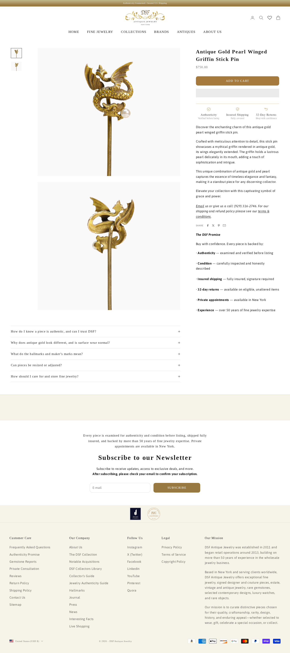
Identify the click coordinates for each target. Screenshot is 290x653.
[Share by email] (224, 225)
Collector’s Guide (81, 576)
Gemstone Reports (22, 561)
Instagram (134, 547)
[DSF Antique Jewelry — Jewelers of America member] (135, 514)
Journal (74, 597)
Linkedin (133, 568)
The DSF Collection (83, 554)
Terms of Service (174, 554)
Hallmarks (77, 590)
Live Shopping (79, 626)
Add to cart (237, 80)
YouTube (133, 576)
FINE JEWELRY (100, 32)
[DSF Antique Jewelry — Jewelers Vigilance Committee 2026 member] (153, 514)
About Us (75, 547)
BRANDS (161, 32)
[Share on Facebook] (207, 225)
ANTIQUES (186, 32)
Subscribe (176, 487)
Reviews (15, 576)
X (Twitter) (134, 554)
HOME (73, 32)
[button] (237, 93)
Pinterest (133, 583)
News (73, 612)
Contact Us (17, 597)
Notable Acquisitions (84, 561)
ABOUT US (212, 32)
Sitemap (15, 604)
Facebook (134, 561)
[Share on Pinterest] (218, 225)
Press (73, 604)
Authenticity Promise (24, 554)
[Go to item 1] (16, 53)
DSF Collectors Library (85, 568)
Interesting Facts (81, 619)
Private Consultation (24, 568)
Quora (132, 590)
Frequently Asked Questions (29, 547)
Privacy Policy (172, 547)
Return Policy (19, 583)
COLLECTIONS (133, 32)
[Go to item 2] (16, 66)
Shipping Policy (20, 590)
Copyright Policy (173, 561)
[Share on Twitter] (213, 225)
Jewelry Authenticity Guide (88, 583)
